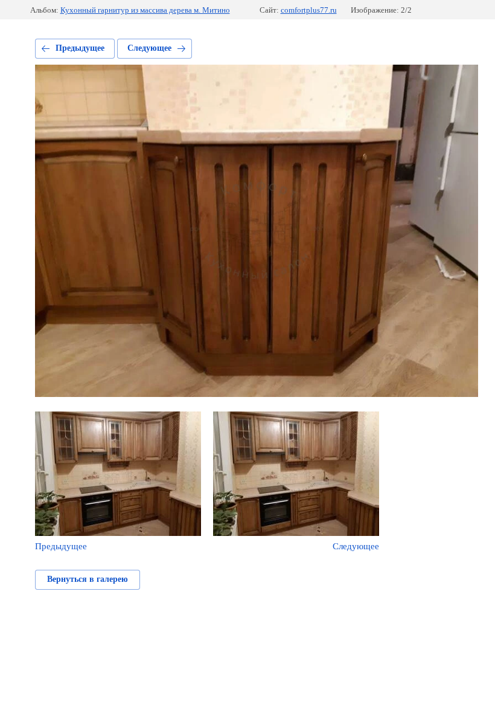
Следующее (149, 48)
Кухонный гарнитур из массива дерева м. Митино (145, 10)
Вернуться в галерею (87, 579)
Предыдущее (80, 48)
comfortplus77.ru (309, 10)
